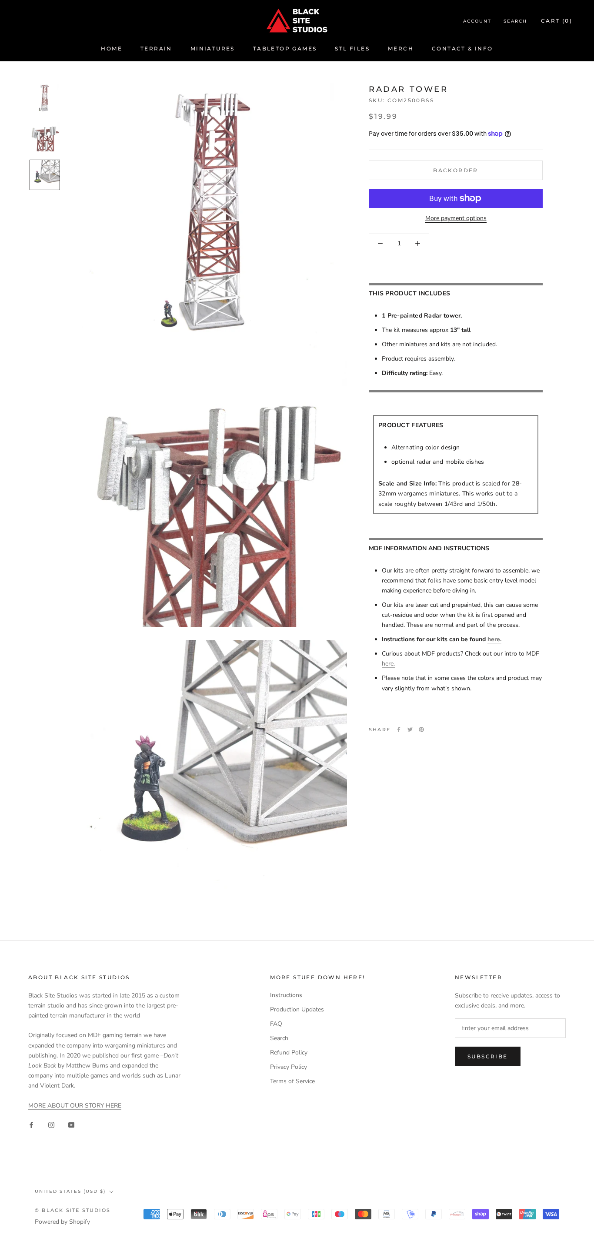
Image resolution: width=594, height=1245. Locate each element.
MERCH (401, 48)
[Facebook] (398, 729)
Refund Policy (288, 1052)
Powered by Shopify (62, 1222)
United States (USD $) (70, 1191)
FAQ (276, 1024)
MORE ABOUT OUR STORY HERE (74, 1105)
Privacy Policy (288, 1067)
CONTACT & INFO (462, 48)
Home (111, 48)
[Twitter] (410, 729)
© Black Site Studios (72, 1210)
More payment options (456, 218)
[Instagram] (51, 1124)
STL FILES (352, 48)
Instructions (286, 995)
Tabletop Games (285, 48)
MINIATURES (212, 48)
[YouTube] (71, 1124)
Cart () (556, 20)
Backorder (455, 170)
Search (515, 21)
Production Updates (297, 1009)
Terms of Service (292, 1081)
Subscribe (487, 1056)
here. (494, 639)
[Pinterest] (421, 729)
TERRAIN (156, 48)
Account (477, 21)
